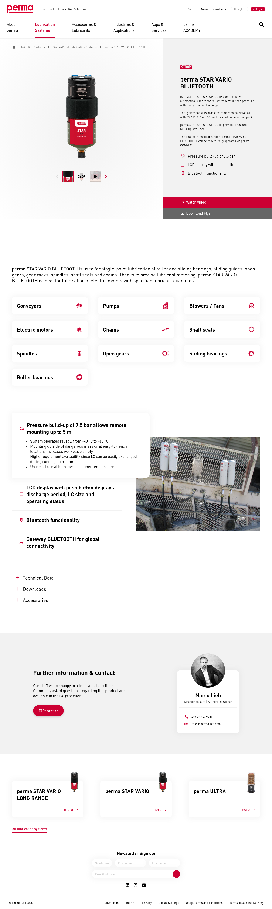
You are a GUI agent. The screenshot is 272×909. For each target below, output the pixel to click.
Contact (192, 9)
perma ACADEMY (191, 27)
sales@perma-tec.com (206, 724)
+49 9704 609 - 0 (201, 717)
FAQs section (48, 710)
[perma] (20, 9)
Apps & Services (159, 27)
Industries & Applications (124, 27)
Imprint (130, 902)
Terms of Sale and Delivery (247, 902)
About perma (12, 27)
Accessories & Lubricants (84, 27)
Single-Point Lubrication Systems (74, 47)
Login (259, 9)
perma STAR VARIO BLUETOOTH (125, 47)
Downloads (219, 9)
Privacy (147, 902)
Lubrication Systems (45, 27)
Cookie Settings (169, 902)
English (241, 9)
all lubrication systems (29, 828)
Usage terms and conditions (204, 902)
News (204, 9)
